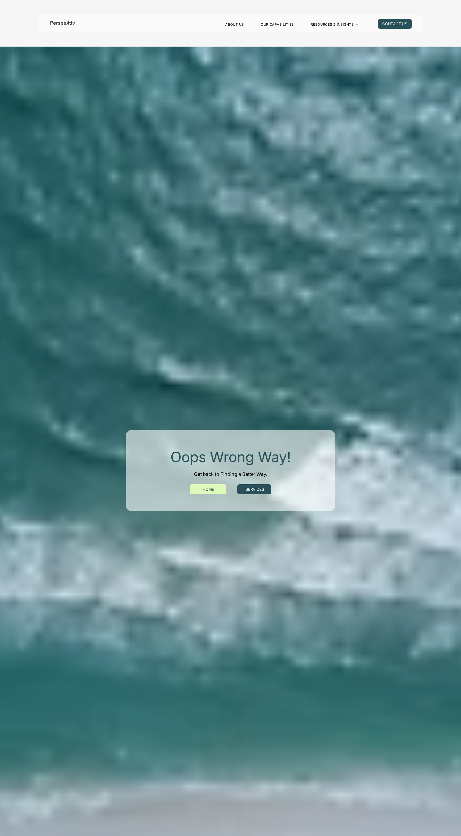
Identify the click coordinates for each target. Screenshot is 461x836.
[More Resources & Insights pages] (357, 24)
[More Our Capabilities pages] (297, 24)
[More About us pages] (247, 24)
